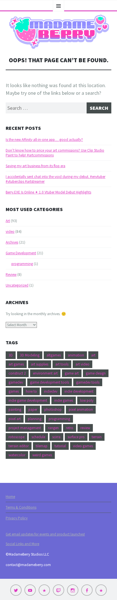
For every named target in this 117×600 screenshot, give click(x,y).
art (93, 355)
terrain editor (19, 446)
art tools (61, 364)
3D (11, 355)
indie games (63, 400)
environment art (45, 373)
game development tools (49, 382)
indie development (78, 391)
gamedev (16, 382)
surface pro (76, 437)
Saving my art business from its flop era (35, 166)
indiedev (50, 391)
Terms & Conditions (21, 507)
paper (32, 409)
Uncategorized (17, 285)
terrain (97, 437)
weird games (42, 455)
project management (25, 427)
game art (72, 373)
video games (83, 446)
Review (11, 274)
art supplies (39, 364)
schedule (38, 437)
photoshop (53, 409)
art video (82, 364)
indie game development (28, 400)
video (10, 231)
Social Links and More (22, 543)
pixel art (15, 418)
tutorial (60, 446)
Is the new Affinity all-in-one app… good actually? (44, 139)
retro (69, 427)
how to (31, 391)
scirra (56, 437)
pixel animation (81, 409)
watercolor (17, 455)
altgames (54, 355)
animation (76, 355)
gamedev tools (87, 382)
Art (8, 220)
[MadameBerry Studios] (58, 32)
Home (10, 496)
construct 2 (17, 373)
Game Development (21, 253)
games (14, 391)
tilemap (41, 446)
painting (15, 409)
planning (34, 418)
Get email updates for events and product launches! (45, 534)
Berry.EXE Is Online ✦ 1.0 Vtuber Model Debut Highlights (48, 192)
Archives (12, 242)
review (85, 427)
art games (16, 364)
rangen (53, 427)
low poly (86, 400)
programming (22, 263)
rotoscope (16, 437)
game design (96, 373)
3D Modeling (29, 355)
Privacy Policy (17, 518)
